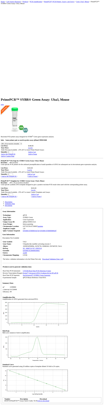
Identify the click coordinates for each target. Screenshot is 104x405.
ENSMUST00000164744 (31, 231)
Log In (30, 148)
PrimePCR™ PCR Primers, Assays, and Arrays (59, 2)
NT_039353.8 (37, 248)
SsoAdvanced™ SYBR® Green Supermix (36, 275)
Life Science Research (13, 2)
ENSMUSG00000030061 (31, 250)
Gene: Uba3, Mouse (82, 2)
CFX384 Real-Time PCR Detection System (37, 271)
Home (3, 2)
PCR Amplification (36, 2)
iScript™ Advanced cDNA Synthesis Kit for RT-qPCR (40, 273)
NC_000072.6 (27, 248)
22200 (25, 253)
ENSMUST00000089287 (48, 231)
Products (25, 2)
